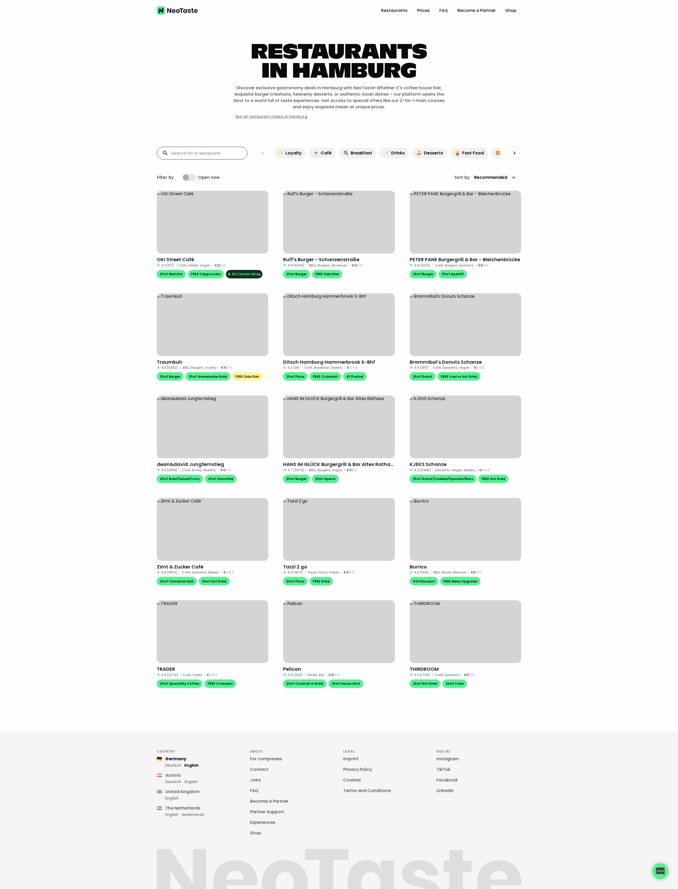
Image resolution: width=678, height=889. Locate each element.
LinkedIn (445, 791)
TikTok (443, 769)
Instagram (447, 759)
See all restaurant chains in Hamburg (271, 116)
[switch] (189, 177)
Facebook (447, 780)
